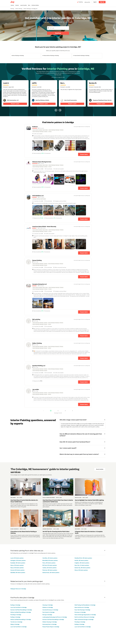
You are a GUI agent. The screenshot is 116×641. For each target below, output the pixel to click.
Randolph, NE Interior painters (17, 563)
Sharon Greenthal (47, 528)
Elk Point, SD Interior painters (49, 565)
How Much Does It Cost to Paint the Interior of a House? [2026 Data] (24, 501)
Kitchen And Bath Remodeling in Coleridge (20, 612)
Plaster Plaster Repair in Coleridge (50, 626)
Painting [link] (12, 8)
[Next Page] (72, 410)
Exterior (17, 5)
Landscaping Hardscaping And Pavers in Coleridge (54, 617)
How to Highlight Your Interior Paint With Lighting (89, 500)
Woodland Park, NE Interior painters (83, 558)
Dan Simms (13, 497)
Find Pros (58, 33)
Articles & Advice (35, 5)
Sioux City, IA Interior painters (82, 565)
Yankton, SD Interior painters (49, 567)
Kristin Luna (78, 497)
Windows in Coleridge (47, 607)
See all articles (99, 469)
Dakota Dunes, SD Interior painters (50, 572)
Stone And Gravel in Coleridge (82, 607)
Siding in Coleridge (14, 624)
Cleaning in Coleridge (47, 605)
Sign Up (102, 2)
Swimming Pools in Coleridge (49, 624)
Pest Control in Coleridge (48, 612)
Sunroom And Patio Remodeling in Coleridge (21, 610)
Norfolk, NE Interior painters (81, 560)
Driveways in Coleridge (80, 612)
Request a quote (15, 103)
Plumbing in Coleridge (15, 614)
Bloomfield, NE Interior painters (50, 560)
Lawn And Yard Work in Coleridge (18, 607)
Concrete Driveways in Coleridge (50, 610)
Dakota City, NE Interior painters (82, 567)
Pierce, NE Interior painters (48, 563)
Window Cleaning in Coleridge (49, 622)
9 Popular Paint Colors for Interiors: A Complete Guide (89, 532)
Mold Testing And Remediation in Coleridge (85, 605)
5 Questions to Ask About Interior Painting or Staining (24, 532)
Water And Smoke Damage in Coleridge (84, 619)
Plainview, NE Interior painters (49, 570)
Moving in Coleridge (47, 614)
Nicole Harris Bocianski (49, 497)
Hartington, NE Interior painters (18, 560)
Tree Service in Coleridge (16, 622)
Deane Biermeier (15, 528)
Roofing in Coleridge (15, 605)
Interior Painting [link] (18, 8)
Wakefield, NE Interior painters (17, 572)
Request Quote (84, 154)
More (29, 5)
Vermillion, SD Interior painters (49, 558)
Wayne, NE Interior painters (17, 567)
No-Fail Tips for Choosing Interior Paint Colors (56, 531)
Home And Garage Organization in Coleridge (85, 614)
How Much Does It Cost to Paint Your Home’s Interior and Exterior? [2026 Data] (58, 501)
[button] (37, 145)
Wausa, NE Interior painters (17, 565)
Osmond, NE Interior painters (17, 570)
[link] (4, 100)
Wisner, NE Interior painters (81, 570)
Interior (12, 5)
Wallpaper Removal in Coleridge (18, 588)
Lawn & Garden (23, 5)
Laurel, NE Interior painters (17, 558)
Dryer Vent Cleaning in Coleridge (82, 610)
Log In (94, 2)
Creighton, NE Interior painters (82, 563)
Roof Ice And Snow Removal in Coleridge (84, 617)
